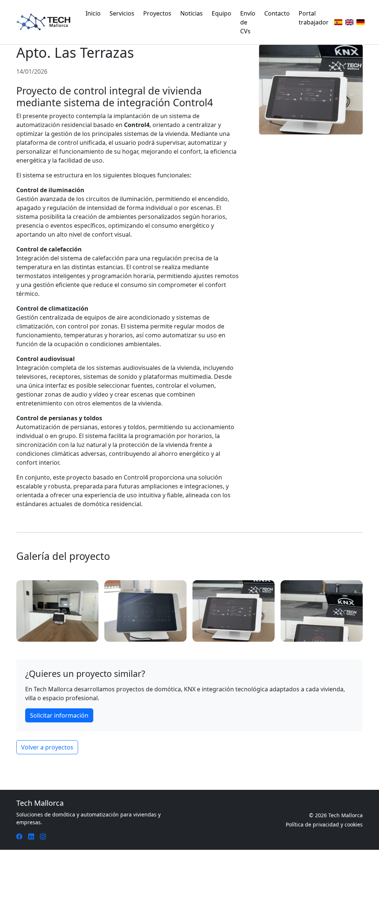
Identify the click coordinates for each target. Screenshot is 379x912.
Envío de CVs (247, 22)
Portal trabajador (314, 17)
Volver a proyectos (47, 747)
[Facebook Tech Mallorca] (19, 836)
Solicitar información (59, 715)
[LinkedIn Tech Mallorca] (31, 836)
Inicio (93, 13)
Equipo (221, 13)
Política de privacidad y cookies (324, 824)
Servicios (122, 13)
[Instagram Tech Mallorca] (43, 836)
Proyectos (157, 13)
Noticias (191, 13)
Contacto (277, 13)
